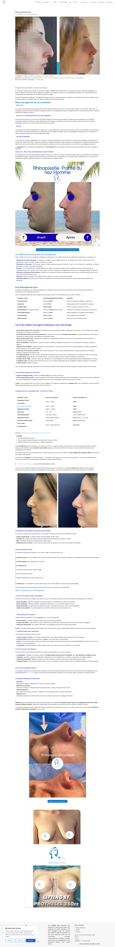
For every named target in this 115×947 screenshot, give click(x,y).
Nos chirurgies (45, 2)
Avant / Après (101, 2)
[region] (20, 935)
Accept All (30, 940)
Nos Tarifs (37, 2)
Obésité (54, 2)
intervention (31, 672)
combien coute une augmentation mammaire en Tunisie (36, 433)
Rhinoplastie (33, 14)
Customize (10, 940)
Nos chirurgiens (63, 2)
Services (75, 2)
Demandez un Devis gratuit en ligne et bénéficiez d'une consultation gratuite (57, 249)
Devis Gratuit (109, 2)
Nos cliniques (84, 2)
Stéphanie (19, 14)
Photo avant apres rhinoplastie (25, 464)
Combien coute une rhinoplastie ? (57, 801)
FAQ (70, 2)
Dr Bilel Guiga (26, 78)
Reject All (20, 940)
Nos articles (93, 2)
